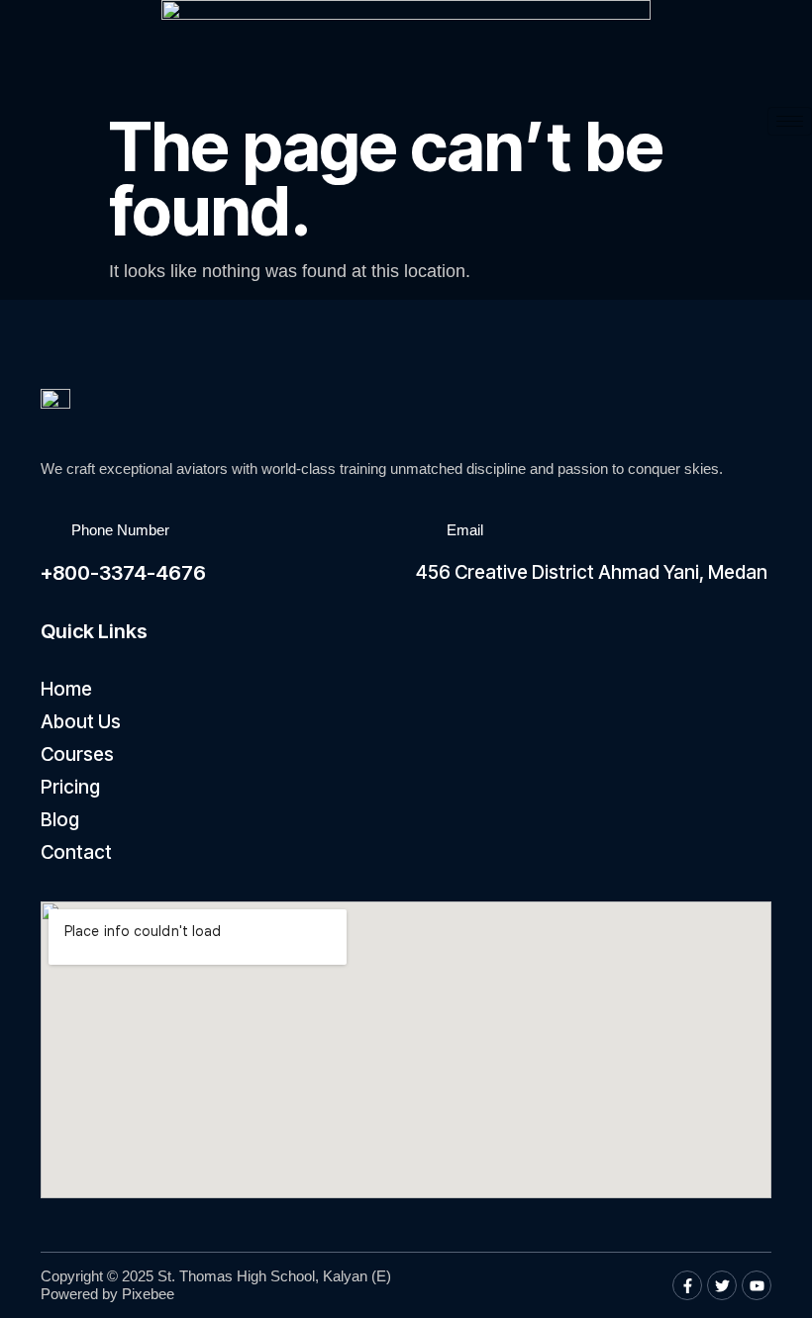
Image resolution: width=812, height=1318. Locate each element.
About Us (81, 721)
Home (66, 689)
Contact (76, 852)
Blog (60, 819)
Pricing (70, 787)
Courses (77, 754)
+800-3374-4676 (123, 573)
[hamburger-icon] (789, 121)
